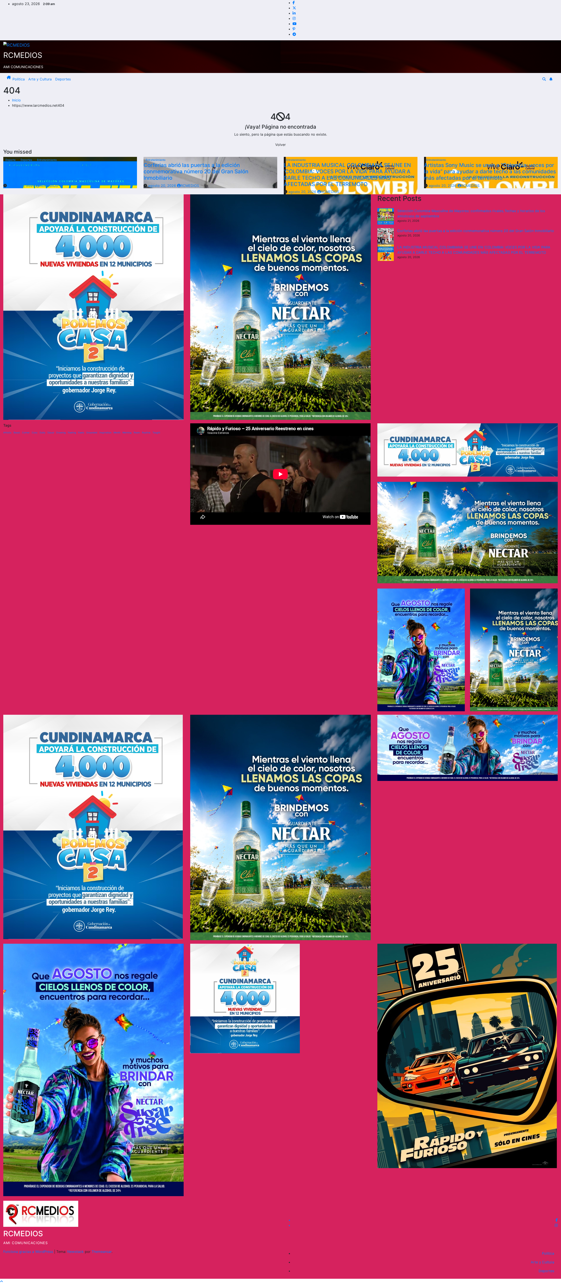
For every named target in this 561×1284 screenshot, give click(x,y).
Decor (51, 432)
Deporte (10, 159)
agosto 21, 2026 (22, 185)
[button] (544, 79)
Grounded (91, 432)
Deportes (63, 79)
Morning (126, 432)
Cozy (34, 432)
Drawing (61, 432)
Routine (146, 432)
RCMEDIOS (22, 55)
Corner (26, 432)
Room (137, 432)
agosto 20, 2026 (162, 185)
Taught (156, 432)
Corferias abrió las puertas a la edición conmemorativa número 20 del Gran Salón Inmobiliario (196, 171)
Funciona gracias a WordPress (28, 1251)
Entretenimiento (47, 159)
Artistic (7, 432)
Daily (42, 432)
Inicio (16, 100)
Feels (81, 432)
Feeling (72, 432)
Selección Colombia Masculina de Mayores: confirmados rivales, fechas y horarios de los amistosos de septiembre (59, 171)
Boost (17, 432)
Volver (280, 144)
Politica (18, 79)
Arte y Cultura (40, 79)
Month (117, 432)
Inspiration (105, 432)
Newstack (75, 1251)
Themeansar (102, 1251)
